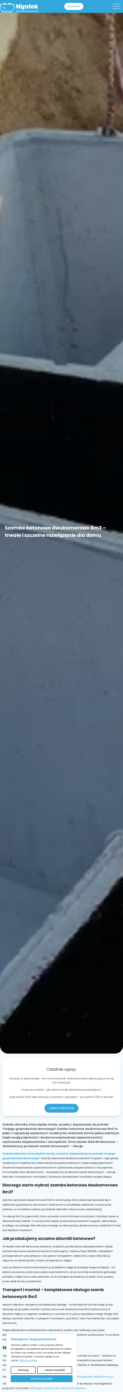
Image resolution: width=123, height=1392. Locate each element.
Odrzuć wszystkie (55, 1370)
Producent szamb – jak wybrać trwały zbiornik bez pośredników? (61, 1090)
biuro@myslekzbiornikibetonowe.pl (92, 1377)
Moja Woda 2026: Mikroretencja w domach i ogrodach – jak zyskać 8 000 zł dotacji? (61, 1097)
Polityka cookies (28, 1360)
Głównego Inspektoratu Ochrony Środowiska (57, 1388)
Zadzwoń (73, 6)
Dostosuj (23, 1370)
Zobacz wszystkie (61, 1108)
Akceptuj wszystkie (42, 1378)
